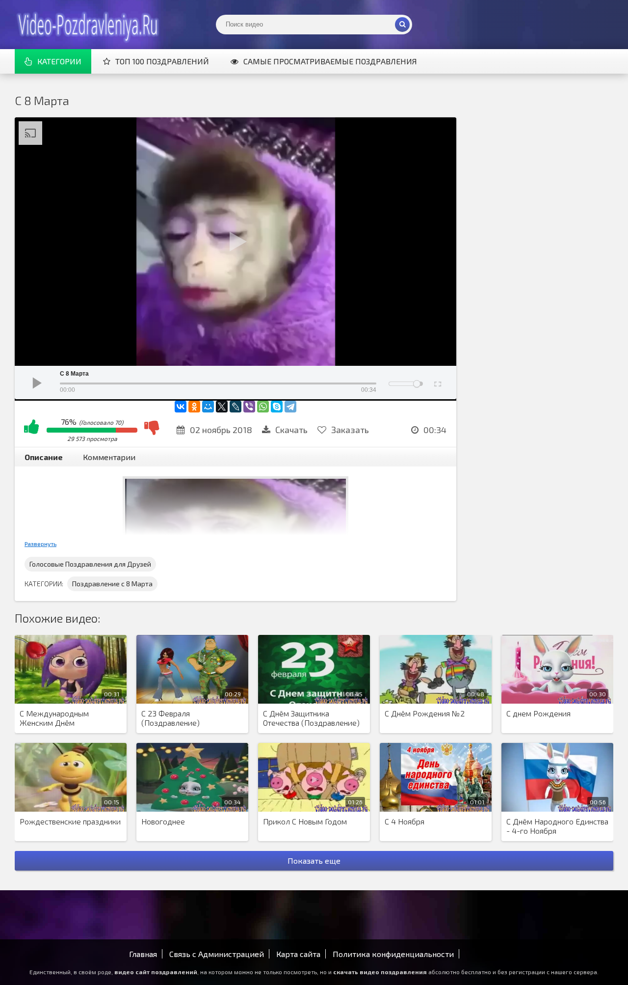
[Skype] (277, 406)
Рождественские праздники (70, 821)
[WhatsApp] (263, 406)
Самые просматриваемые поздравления (330, 61)
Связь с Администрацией (216, 953)
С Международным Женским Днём (54, 718)
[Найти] (402, 24)
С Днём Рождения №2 (425, 713)
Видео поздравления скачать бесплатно (88, 24)
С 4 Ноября (404, 821)
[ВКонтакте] (180, 406)
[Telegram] (290, 406)
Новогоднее (163, 821)
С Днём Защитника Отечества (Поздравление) (311, 718)
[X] (222, 406)
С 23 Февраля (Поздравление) (170, 718)
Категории (59, 61)
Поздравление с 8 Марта (112, 583)
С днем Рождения (538, 713)
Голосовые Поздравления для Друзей (90, 564)
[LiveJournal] (235, 406)
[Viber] (249, 406)
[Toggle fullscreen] (437, 382)
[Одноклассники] (194, 406)
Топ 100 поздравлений (162, 61)
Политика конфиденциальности (393, 953)
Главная (143, 953)
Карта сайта (298, 953)
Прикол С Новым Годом (305, 821)
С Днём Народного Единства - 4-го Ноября (557, 826)
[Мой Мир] (208, 406)
